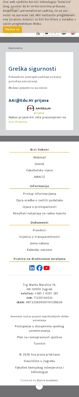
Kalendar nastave (39, 250)
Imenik (39, 164)
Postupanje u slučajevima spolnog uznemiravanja (39, 328)
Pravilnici (39, 230)
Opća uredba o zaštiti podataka (39, 200)
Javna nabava (39, 243)
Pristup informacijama (39, 193)
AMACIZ (39, 177)
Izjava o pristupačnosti (40, 207)
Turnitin (39, 343)
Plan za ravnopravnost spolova (39, 337)
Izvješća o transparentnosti (39, 237)
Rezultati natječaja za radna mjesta (39, 213)
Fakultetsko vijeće (39, 170)
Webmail (39, 157)
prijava (39, 113)
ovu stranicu (18, 121)
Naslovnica (15, 48)
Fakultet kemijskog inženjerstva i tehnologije (39, 370)
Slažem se (12, 29)
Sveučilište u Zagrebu (39, 361)
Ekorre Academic (47, 380)
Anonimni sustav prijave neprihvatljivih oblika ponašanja (40, 318)
